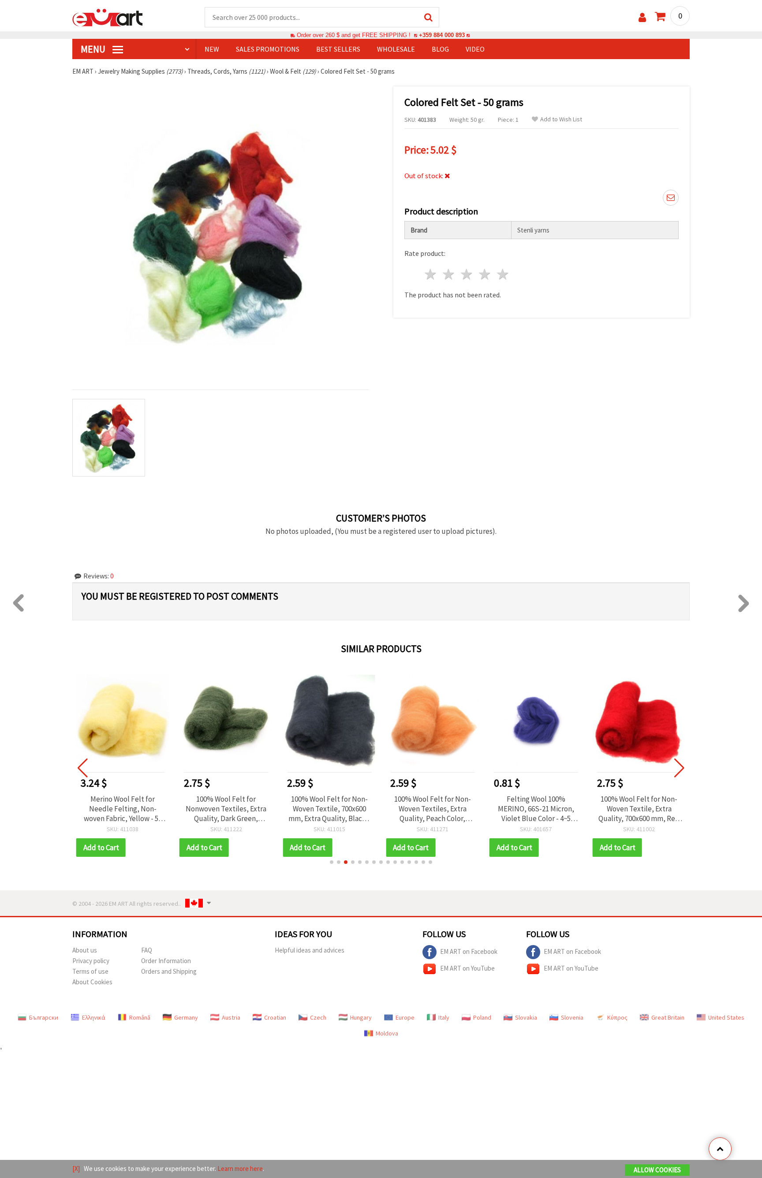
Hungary (361, 1017)
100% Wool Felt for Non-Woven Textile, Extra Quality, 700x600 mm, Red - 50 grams (639, 808)
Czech (318, 1017)
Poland (482, 1017)
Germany (186, 1017)
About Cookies (92, 982)
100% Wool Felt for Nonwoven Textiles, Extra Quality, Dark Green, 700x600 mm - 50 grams (226, 808)
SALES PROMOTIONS (267, 49)
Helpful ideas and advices (309, 950)
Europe (405, 1017)
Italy (443, 1017)
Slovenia (572, 1017)
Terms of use (90, 971)
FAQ (146, 950)
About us (84, 950)
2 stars (449, 274)
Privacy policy (90, 961)
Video (475, 49)
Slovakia (526, 1017)
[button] (331, 862)
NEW (212, 49)
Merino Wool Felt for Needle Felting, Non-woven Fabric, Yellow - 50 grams (123, 808)
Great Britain (667, 1017)
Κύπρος (617, 1017)
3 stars (467, 274)
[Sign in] (642, 17)
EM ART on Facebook (468, 951)
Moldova (387, 1033)
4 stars (485, 274)
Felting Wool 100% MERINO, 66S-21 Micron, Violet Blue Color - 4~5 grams (536, 808)
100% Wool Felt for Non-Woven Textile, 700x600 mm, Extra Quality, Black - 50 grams (329, 808)
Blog (440, 49)
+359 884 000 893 (442, 35)
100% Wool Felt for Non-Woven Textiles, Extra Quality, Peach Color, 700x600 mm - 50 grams (432, 808)
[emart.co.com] (107, 17)
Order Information (166, 961)
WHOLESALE (396, 49)
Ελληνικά (93, 1017)
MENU (94, 49)
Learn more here (240, 1168)
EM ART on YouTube (467, 968)
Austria (231, 1017)
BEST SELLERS (338, 49)
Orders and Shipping (169, 971)
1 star (431, 274)
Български (43, 1017)
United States (726, 1017)
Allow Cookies (657, 1170)
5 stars (503, 274)
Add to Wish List (561, 119)
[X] (76, 1168)
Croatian (275, 1017)
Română (139, 1017)
